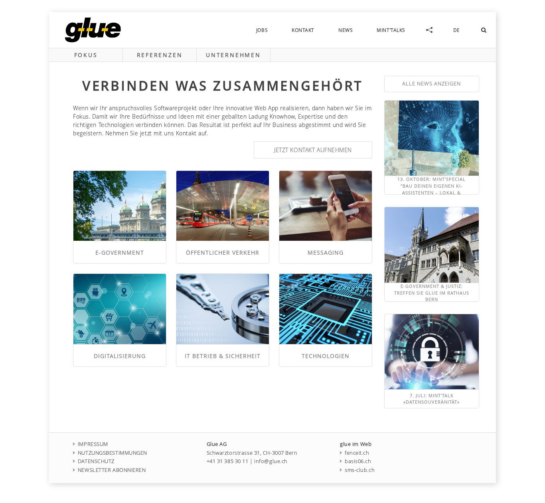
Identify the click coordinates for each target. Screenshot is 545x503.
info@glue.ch (271, 461)
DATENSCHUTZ (96, 461)
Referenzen (160, 55)
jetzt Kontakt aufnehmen (313, 150)
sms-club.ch (360, 470)
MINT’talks (391, 30)
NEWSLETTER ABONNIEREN (112, 470)
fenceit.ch (357, 453)
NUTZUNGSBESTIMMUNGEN (112, 453)
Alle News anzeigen (431, 83)
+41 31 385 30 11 (228, 461)
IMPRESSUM (93, 444)
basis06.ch (358, 461)
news (345, 30)
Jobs (262, 30)
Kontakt (303, 30)
